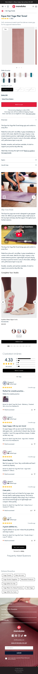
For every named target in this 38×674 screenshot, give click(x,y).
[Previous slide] (4, 197)
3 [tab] (21, 68)
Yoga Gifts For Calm (10, 592)
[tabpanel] (18, 46)
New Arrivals (19, 575)
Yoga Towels (7, 575)
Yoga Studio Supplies (10, 579)
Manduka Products (27, 579)
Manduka (21, 668)
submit (19, 653)
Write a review (19, 370)
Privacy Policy (19, 672)
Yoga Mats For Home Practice (13, 588)
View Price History (7, 99)
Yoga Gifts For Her (9, 583)
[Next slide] (34, 197)
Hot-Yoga (30, 588)
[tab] (16, 68)
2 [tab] (19, 68)
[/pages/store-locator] (8, 6)
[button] (37, 2)
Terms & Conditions (19, 670)
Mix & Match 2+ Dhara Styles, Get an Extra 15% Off (19, 2)
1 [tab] (17, 68)
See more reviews (19, 547)
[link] (19, 18)
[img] (12, 384)
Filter (20, 377)
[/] (19, 6)
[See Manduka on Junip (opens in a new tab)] (22, 551)
